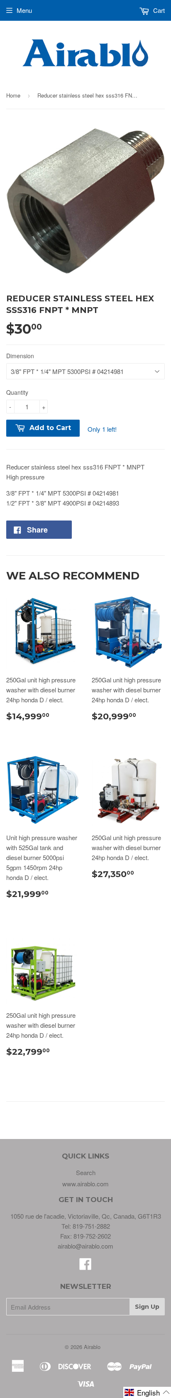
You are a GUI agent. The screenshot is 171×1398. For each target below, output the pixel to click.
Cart (158, 10)
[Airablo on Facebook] (85, 1266)
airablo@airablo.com (85, 1246)
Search (85, 1172)
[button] (147, 1392)
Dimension (20, 356)
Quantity (17, 392)
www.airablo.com (85, 1183)
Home (13, 95)
